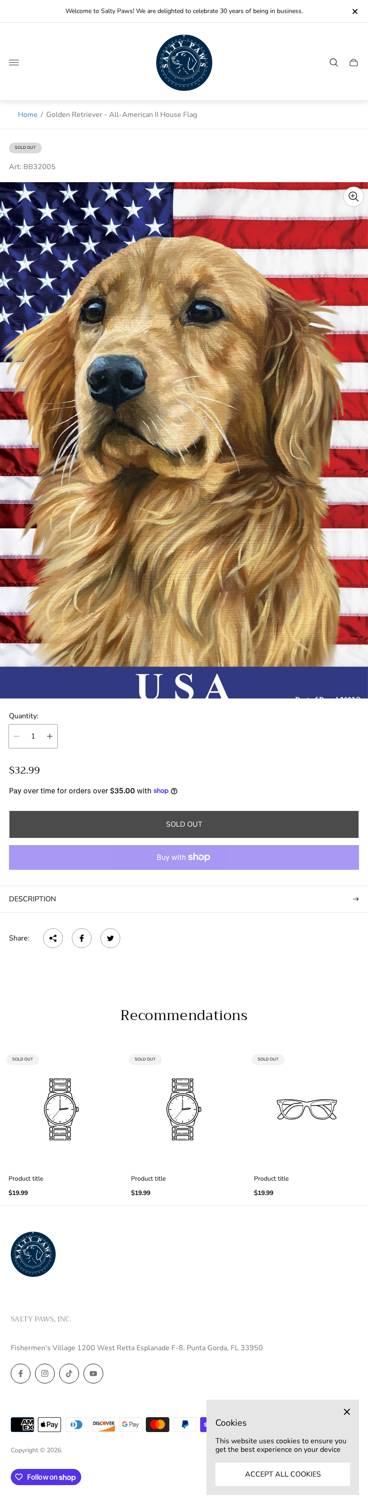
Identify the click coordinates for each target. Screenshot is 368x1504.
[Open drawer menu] (14, 62)
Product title (26, 1178)
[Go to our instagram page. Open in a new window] (45, 1373)
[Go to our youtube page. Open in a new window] (93, 1373)
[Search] (334, 62)
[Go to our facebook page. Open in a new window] (21, 1373)
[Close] (347, 1412)
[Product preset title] (61, 1109)
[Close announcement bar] (354, 11)
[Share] (53, 938)
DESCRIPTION (32, 899)
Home (28, 115)
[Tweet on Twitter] (110, 938)
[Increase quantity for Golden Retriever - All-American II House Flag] (49, 736)
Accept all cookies (283, 1474)
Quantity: (24, 716)
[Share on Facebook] (82, 938)
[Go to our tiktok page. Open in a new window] (69, 1373)
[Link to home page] (33, 1255)
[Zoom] (354, 196)
